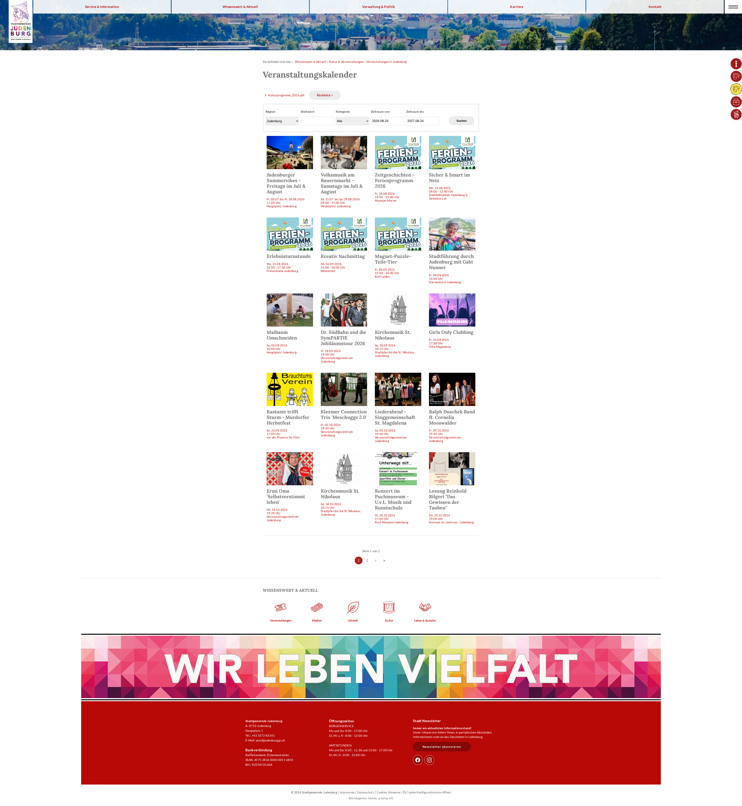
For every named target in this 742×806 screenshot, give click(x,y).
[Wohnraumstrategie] (736, 64)
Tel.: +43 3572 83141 (260, 735)
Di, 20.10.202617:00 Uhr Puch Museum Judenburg (393, 506)
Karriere (516, 7)
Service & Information (102, 7)
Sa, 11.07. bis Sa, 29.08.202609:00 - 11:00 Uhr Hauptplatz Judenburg (341, 190)
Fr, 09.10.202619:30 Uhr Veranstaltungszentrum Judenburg (452, 426)
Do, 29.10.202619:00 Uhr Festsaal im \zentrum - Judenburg (451, 506)
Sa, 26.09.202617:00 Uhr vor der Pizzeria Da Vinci (288, 424)
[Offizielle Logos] (736, 114)
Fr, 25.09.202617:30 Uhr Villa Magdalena (451, 338)
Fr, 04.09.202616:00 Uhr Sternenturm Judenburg (451, 268)
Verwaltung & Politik (378, 7)
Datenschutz (365, 792)
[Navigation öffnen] (733, 7)
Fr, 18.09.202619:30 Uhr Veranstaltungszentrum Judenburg (343, 346)
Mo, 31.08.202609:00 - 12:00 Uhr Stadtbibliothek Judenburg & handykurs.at (449, 186)
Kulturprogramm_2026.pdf (286, 95)
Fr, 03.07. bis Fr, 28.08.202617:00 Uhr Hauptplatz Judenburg (286, 190)
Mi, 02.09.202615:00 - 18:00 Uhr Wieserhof (343, 262)
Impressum (347, 792)
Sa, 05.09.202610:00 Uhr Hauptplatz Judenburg (282, 341)
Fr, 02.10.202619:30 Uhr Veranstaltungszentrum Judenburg (344, 423)
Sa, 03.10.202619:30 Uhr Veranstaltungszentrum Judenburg (395, 426)
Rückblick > (325, 95)
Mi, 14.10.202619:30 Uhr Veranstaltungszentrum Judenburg (286, 505)
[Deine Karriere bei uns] (736, 102)
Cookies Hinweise (389, 792)
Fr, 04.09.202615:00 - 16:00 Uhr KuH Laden (393, 265)
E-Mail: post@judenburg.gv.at (265, 740)
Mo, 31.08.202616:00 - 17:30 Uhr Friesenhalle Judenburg (289, 262)
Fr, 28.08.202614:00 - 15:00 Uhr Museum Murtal (394, 187)
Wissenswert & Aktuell (240, 7)
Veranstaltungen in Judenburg (386, 61)
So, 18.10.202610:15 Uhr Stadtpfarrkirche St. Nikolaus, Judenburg (341, 502)
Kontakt (655, 7)
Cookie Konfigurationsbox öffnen (428, 792)
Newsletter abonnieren (442, 746)
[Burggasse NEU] (736, 76)
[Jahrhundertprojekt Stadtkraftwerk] (736, 89)
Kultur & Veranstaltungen (346, 61)
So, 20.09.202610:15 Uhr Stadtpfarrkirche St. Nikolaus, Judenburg (395, 343)
